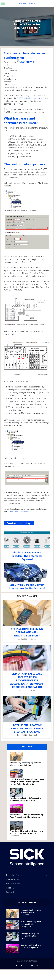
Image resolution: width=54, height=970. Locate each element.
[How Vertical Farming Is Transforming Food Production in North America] (17, 808)
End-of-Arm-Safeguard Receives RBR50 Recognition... (30, 924)
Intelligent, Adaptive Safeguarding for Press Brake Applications (27, 728)
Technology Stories (14, 875)
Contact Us (10, 892)
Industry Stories (12, 879)
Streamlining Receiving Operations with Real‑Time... (30, 912)
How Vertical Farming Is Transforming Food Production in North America (26, 815)
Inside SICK (10, 888)
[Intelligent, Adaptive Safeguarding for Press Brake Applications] (17, 792)
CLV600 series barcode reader (30, 98)
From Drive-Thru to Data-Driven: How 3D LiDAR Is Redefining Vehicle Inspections (26, 833)
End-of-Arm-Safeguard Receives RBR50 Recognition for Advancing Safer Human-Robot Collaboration (27, 680)
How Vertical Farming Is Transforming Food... (30, 946)
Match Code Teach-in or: (18, 511)
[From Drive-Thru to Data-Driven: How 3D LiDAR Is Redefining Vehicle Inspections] (17, 825)
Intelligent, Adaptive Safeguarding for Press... (29, 935)
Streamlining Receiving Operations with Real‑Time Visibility (27, 632)
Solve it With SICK (13, 883)
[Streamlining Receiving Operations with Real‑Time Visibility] (17, 756)
